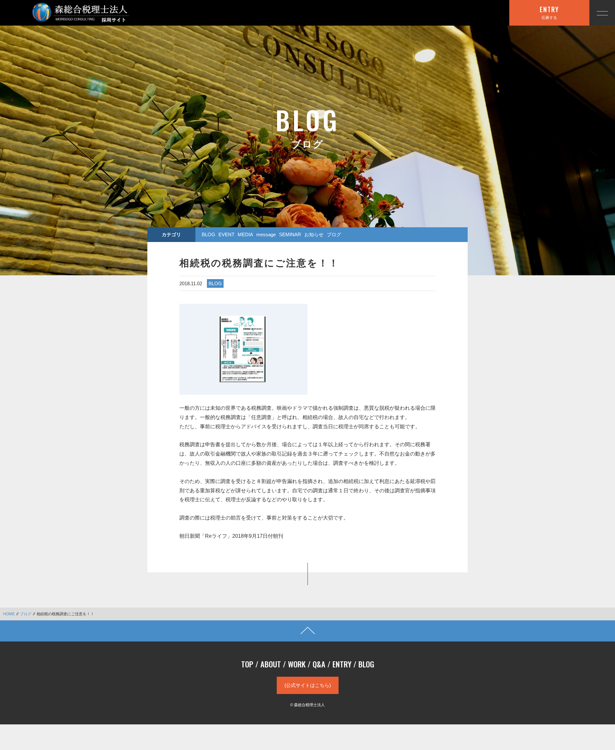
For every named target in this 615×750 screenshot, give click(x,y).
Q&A (319, 664)
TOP (247, 664)
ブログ (334, 234)
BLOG (208, 234)
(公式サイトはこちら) (307, 685)
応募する (549, 12)
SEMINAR (290, 234)
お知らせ (314, 234)
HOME (9, 614)
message (266, 234)
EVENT (226, 234)
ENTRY (341, 664)
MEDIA (245, 234)
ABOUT (270, 664)
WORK (297, 664)
